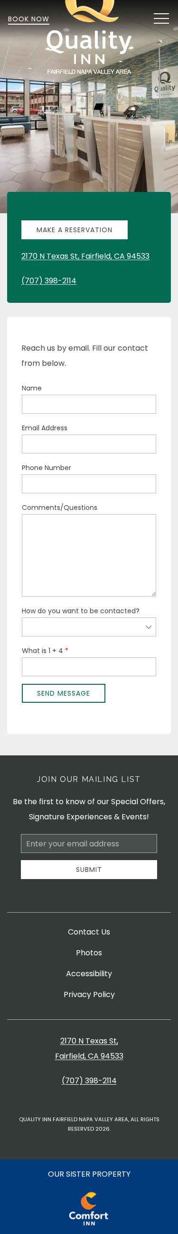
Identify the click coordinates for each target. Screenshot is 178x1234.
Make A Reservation (74, 230)
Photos (89, 952)
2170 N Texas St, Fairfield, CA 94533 (85, 256)
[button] (161, 19)
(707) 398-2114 (48, 280)
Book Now (28, 19)
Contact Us (89, 931)
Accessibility (89, 973)
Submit (89, 869)
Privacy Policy (89, 994)
